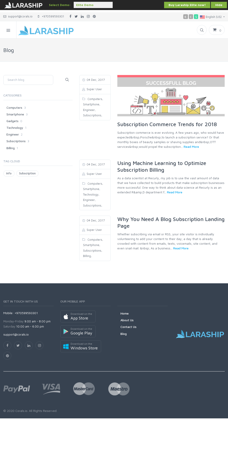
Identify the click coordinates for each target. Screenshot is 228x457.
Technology (90, 194)
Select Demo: (60, 5)
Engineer (88, 110)
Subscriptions (91, 115)
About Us (127, 320)
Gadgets (12, 121)
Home (124, 313)
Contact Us (128, 327)
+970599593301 (51, 16)
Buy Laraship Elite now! (187, 5)
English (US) (213, 17)
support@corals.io (20, 16)
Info (9, 173)
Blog (123, 334)
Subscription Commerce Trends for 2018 (167, 124)
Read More (191, 146)
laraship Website (23, 5)
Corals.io (21, 411)
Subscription (27, 173)
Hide (218, 5)
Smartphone (90, 104)
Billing (86, 256)
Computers (94, 99)
